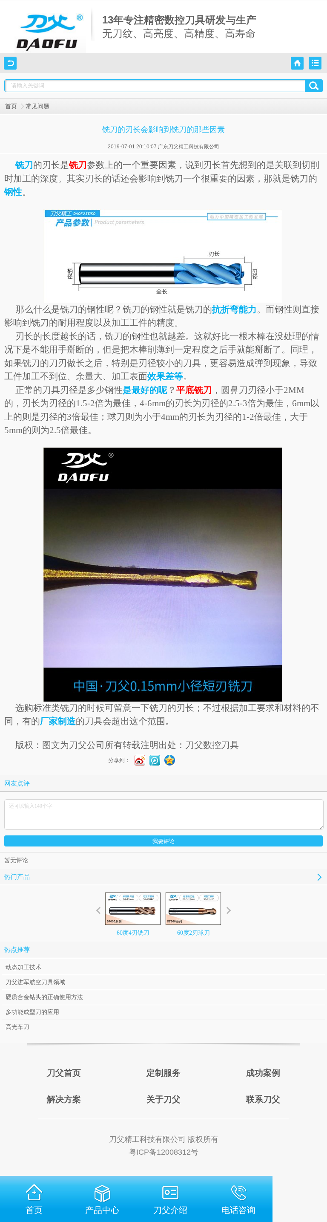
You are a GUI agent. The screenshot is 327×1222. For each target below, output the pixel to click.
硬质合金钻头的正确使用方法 (44, 997)
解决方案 (64, 1099)
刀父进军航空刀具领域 (35, 982)
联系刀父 (263, 1099)
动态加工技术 (23, 967)
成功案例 (263, 1073)
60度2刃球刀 (193, 933)
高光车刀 (17, 1027)
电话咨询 (238, 1210)
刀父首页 (64, 1073)
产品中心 (102, 1210)
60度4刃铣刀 (133, 933)
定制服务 (163, 1073)
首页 (11, 106)
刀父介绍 (170, 1210)
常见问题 (37, 106)
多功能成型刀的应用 (32, 1012)
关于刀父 (163, 1099)
